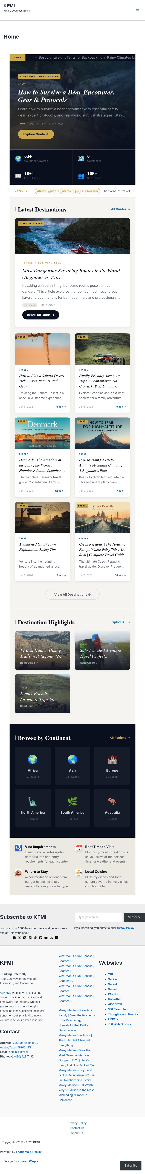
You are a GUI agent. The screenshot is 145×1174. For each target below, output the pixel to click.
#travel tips (70, 191)
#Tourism (91, 191)
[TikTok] (35, 937)
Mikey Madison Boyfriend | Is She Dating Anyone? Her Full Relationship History (76, 1075)
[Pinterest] (40, 937)
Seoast (113, 989)
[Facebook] (14, 937)
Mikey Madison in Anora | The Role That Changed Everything (75, 1040)
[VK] (51, 937)
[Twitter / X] (19, 937)
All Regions (118, 737)
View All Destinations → (72, 594)
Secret (112, 984)
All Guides (118, 209)
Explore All (118, 622)
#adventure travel (117, 191)
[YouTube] (46, 937)
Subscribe (134, 917)
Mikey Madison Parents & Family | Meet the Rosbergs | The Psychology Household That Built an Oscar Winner (77, 1020)
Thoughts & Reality (29, 1151)
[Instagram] (24, 937)
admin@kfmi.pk (18, 1051)
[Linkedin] (30, 937)
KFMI (9, 5)
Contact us (77, 1128)
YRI (110, 974)
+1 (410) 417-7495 (22, 1056)
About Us (77, 1133)
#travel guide (46, 191)
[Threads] (56, 937)
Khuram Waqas (28, 1161)
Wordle (113, 994)
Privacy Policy (124, 927)
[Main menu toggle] (138, 10)
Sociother (115, 999)
